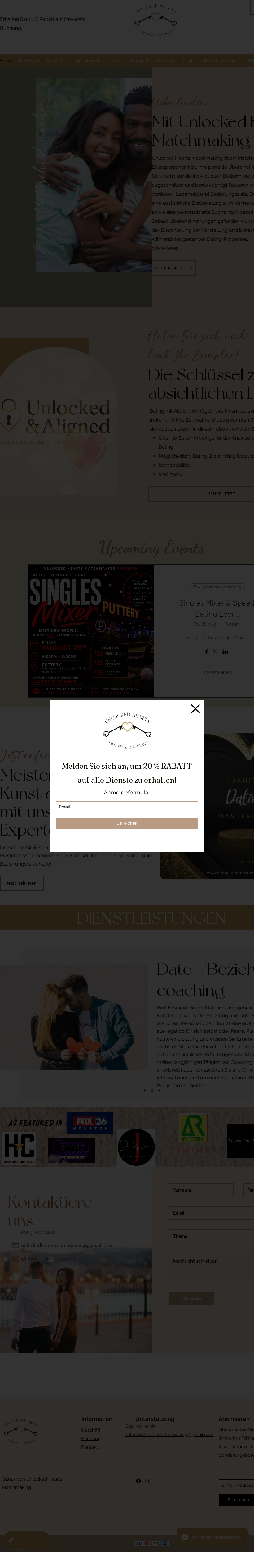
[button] (195, 708)
